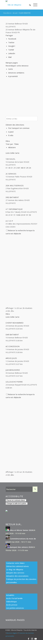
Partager (9, 35)
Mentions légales (11, 633)
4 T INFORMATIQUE (14, 209)
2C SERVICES (11, 174)
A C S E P (9, 221)
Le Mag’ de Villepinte (14, 569)
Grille (12, 153)
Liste (8, 153)
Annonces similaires (16, 72)
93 (12, 311)
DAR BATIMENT (12, 334)
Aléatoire (12, 147)
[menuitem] (29, 5)
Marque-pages (12, 62)
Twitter (11, 42)
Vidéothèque (11, 601)
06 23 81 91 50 (24, 215)
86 (12, 475)
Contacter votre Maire (15, 563)
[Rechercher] (29, 5)
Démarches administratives (17, 566)
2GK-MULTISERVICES (15, 185)
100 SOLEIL (10, 159)
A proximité (13, 76)
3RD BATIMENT (12, 197)
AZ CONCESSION (12, 346)
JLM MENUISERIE (13, 370)
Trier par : (12, 144)
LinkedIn (11, 53)
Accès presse (11, 605)
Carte (10, 69)
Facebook (12, 39)
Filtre (8, 141)
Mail (9, 57)
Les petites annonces (15, 608)
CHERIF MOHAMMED (14, 323)
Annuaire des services (15, 572)
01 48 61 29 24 (24, 168)
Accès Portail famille (14, 598)
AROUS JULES (11, 358)
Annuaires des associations (17, 576)
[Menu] (34, 5)
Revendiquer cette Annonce (17, 65)
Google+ (11, 46)
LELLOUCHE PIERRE (14, 382)
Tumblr (11, 49)
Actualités (10, 595)
